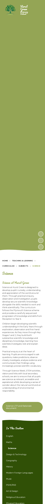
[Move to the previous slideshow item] (40, 240)
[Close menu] (39, 10)
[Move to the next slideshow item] (40, 234)
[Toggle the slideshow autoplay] (40, 247)
